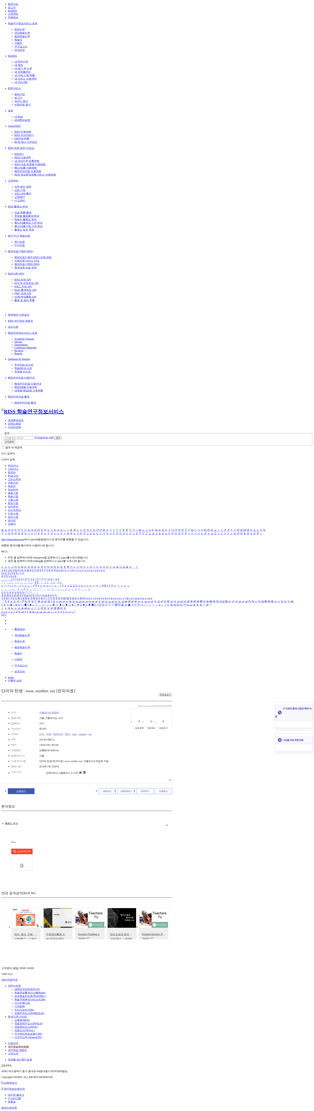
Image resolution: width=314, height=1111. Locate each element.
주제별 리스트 (22, 371)
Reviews (18, 350)
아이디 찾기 (21, 101)
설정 (10, 110)
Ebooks (18, 341)
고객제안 (19, 197)
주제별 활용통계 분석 (26, 216)
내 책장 (18, 65)
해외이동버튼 (9, 1107)
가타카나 (13, 469)
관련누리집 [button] (14, 985)
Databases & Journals (19, 359)
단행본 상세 (15, 680)
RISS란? (19, 154)
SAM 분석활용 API (25, 296)
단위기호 (13, 513)
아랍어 (12, 524)
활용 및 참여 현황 (24, 300)
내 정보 (18, 116)
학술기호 (13, 496)
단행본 (18, 43)
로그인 (12, 7)
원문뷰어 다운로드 (18, 314)
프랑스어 (13, 482)
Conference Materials (25, 347)
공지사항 (13, 327)
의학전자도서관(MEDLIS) (29, 1013)
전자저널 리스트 (23, 364)
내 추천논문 (21, 61)
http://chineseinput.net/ (13, 539)
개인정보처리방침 (18, 1046)
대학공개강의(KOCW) (27, 989)
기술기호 (13, 499)
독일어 (12, 486)
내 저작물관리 (22, 72)
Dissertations (21, 344)
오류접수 (163, 791)
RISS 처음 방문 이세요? (21, 148)
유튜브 (12, 1101)
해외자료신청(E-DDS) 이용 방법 (32, 257)
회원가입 (13, 4)
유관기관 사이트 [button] (17, 1016)
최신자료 (19, 241)
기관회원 (19, 1006)
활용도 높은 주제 (24, 229)
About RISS (14, 126)
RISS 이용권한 (22, 157)
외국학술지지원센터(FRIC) (29, 996)
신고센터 (19, 200)
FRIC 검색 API (22, 293)
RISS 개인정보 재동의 (20, 320)
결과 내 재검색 (13, 447)
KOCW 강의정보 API (26, 283)
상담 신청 (20, 190)
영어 (67, 734)
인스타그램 (14, 1098)
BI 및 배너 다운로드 (25, 142)
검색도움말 (14, 423)
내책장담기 (126, 791)
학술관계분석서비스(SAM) (29, 999)
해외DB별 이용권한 (25, 387)
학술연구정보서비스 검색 (22, 23)
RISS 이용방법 (22, 131)
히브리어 (13, 489)
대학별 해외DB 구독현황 (28, 390)
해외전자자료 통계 (18, 396)
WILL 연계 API (23, 286)
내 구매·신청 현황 (24, 75)
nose (74, 734)
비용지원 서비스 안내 (26, 260)
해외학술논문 (22, 36)
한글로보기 (165, 695)
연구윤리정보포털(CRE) (28, 1033)
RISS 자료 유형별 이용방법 (29, 164)
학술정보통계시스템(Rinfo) (29, 992)
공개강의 (19, 50)
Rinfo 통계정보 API (25, 290)
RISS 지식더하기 (24, 135)
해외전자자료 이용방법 (27, 171)
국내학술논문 (22, 33)
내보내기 (107, 791)
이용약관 (13, 1043)
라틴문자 (13, 506)
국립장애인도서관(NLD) (28, 1023)
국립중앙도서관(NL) (26, 1027)
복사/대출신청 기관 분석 (28, 226)
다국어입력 (14, 427)
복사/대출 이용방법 (25, 167)
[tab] (11, 823)
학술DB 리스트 (23, 368)
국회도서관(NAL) (24, 1030)
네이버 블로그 (16, 1095)
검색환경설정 (22, 120)
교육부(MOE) (22, 1020)
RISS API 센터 (16, 273)
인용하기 (21, 791)
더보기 (167, 825)
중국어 (12, 472)
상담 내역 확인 (22, 193)
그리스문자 (14, 479)
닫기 (4, 614)
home (11, 677)
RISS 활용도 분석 (18, 206)
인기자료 (19, 245)
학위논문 (19, 29)
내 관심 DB (20, 82)
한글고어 (13, 475)
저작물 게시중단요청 (20, 1059)
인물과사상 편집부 (49, 712)
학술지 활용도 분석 (25, 219)
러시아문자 (14, 510)
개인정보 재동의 (17, 1050)
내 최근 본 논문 (23, 68)
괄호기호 (13, 493)
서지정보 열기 (170, 780)
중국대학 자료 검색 (25, 267)
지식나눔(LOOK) (24, 1009)
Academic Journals (24, 338)
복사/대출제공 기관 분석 (28, 222)
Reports (18, 353)
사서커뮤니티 (22, 1003)
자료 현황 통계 (22, 212)
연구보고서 (20, 46)
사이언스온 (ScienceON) (28, 1037)
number (82, 734)
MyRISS (12, 10)
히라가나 (13, 465)
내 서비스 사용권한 (25, 78)
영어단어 (58, 734)
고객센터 (13, 14)
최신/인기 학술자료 (19, 235)
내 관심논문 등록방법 (26, 161)
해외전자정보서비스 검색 (22, 333)
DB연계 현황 (21, 138)
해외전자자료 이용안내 (21, 377)
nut (90, 734)
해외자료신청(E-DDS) (20, 251)
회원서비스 (14, 88)
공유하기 (144, 791)
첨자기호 (13, 503)
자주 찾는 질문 (22, 186)
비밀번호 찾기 (22, 104)
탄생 (48, 734)
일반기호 (13, 517)
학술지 (18, 39)
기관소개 (13, 1053)
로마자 (12, 520)
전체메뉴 (13, 17)
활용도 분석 (11, 823)
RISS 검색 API (22, 279)
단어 (41, 734)
